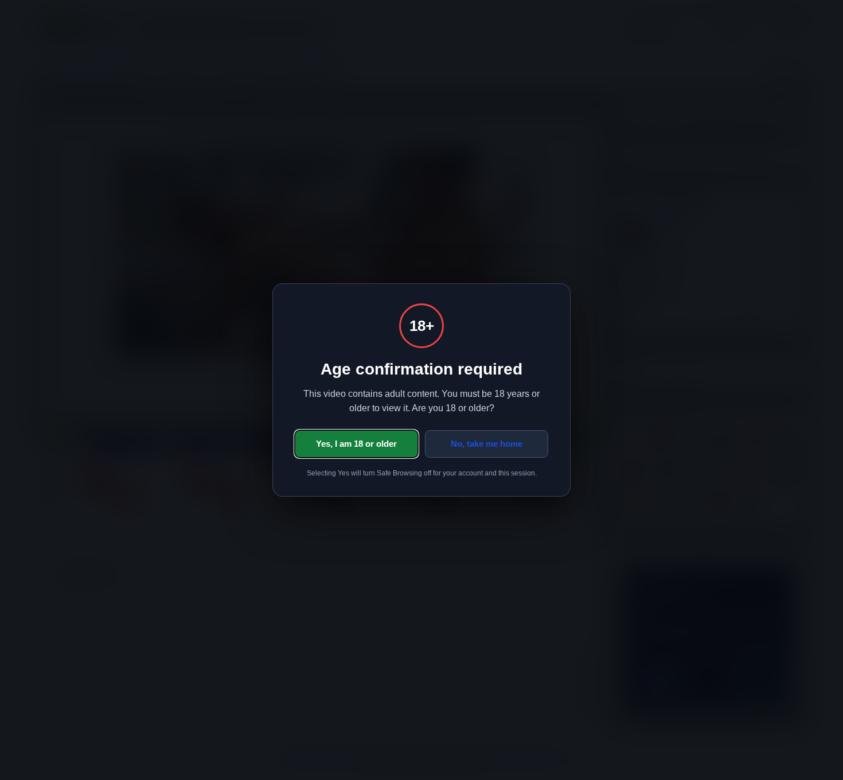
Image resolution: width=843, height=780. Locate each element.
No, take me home (486, 443)
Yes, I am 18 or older (356, 443)
